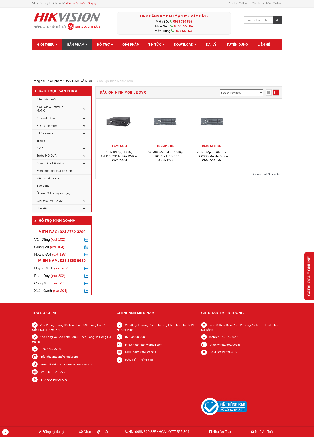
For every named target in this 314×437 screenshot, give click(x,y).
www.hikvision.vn (51, 364)
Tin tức (155, 44)
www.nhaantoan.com (80, 364)
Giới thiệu (46, 44)
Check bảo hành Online (266, 3)
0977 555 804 (183, 26)
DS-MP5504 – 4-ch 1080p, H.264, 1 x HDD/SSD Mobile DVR (165, 156)
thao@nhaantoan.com (224, 344)
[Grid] (276, 92)
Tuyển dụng (237, 44)
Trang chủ (39, 81)
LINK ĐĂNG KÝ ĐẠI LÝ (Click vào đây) (174, 16)
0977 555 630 (184, 31)
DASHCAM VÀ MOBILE (80, 81)
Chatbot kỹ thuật (95, 432)
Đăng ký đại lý (53, 432)
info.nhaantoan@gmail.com (59, 356)
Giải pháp (130, 44)
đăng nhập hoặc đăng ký (81, 3)
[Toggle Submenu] (83, 108)
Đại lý (211, 44)
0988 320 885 (182, 21)
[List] (269, 92)
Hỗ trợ (104, 44)
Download (184, 44)
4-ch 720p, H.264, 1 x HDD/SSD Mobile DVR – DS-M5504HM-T (211, 156)
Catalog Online (238, 3)
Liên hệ (264, 44)
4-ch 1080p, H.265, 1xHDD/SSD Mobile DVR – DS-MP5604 (119, 156)
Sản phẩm (76, 44)
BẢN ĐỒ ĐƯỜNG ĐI (54, 379)
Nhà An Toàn (222, 432)
